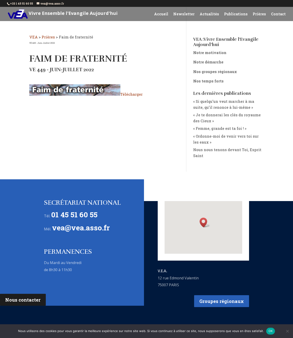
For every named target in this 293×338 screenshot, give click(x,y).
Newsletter (184, 14)
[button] (205, 222)
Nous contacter (23, 300)
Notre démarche (208, 62)
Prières (259, 14)
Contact (278, 14)
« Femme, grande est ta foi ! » (219, 128)
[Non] (287, 331)
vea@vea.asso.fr (81, 227)
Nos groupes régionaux (215, 71)
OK (271, 331)
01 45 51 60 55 (74, 214)
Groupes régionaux (221, 301)
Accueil (161, 14)
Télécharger (131, 94)
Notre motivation (209, 52)
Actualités (209, 14)
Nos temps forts (208, 81)
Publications (236, 14)
